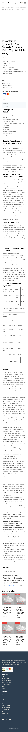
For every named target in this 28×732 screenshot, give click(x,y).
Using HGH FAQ (5, 713)
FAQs (3, 711)
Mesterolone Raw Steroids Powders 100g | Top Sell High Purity (7, 639)
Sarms (3, 686)
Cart (2, 696)
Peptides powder (5, 678)
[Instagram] (6, 719)
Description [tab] (5, 103)
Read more (8, 620)
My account (4, 694)
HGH (3, 676)
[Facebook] (3, 719)
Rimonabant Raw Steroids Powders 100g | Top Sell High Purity (20, 639)
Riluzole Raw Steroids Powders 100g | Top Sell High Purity (7, 610)
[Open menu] (24, 3)
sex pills (3, 688)
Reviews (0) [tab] (5, 106)
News (3, 697)
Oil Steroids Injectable (6, 682)
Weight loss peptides (6, 684)
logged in (11, 585)
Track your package (6, 699)
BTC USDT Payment (6, 707)
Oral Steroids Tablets (6, 680)
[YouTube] (10, 719)
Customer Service (5, 709)
